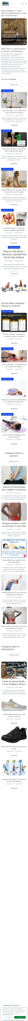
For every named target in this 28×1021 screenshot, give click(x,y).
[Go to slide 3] (24, 43)
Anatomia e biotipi (7, 210)
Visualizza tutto (14, 84)
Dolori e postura (6, 131)
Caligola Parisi (6, 39)
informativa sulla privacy (7, 1014)
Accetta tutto (20, 1017)
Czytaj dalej (14, 273)
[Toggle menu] (25, 3)
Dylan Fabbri (9, 153)
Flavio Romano (9, 115)
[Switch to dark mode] (22, 3)
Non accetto (8, 1017)
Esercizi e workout (9, 32)
